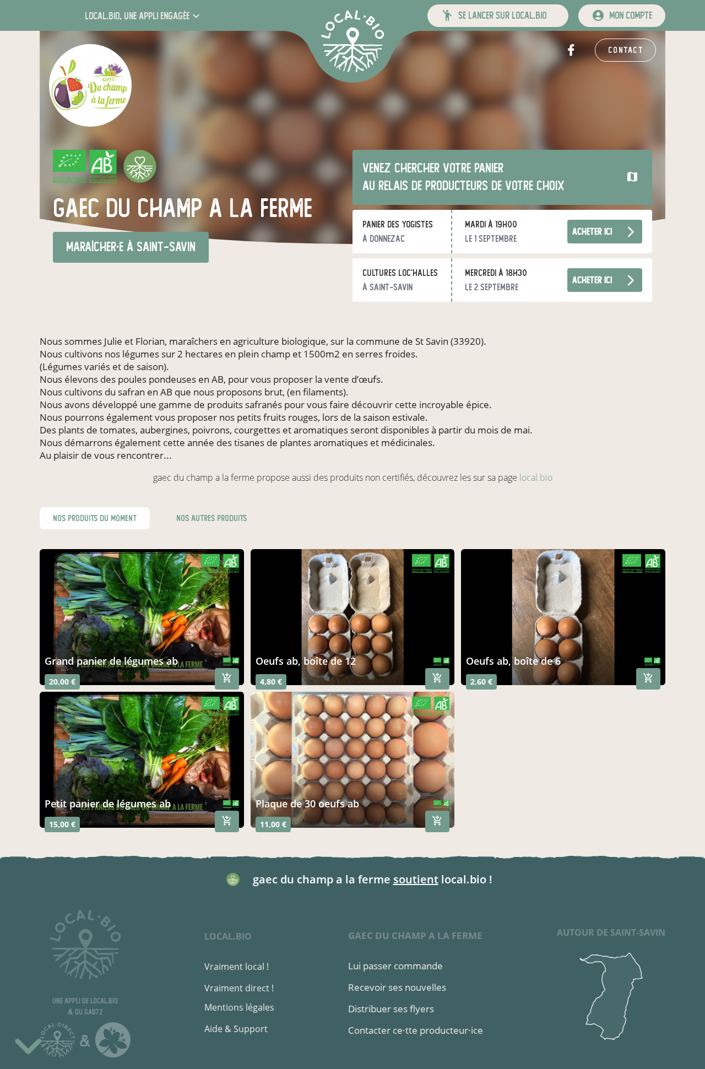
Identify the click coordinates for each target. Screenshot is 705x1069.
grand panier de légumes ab (111, 661)
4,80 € (271, 681)
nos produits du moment (95, 518)
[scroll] (28, 1045)
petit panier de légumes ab (108, 803)
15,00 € (62, 824)
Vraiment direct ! (239, 988)
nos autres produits (211, 518)
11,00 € (273, 824)
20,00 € (62, 681)
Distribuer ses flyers (391, 1008)
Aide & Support (236, 1029)
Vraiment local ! (236, 967)
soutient (415, 879)
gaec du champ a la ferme (415, 935)
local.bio (535, 477)
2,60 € (481, 681)
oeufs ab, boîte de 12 (306, 661)
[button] (143, 16)
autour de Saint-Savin (611, 932)
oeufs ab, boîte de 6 (513, 661)
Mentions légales (239, 1007)
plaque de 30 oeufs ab (307, 803)
